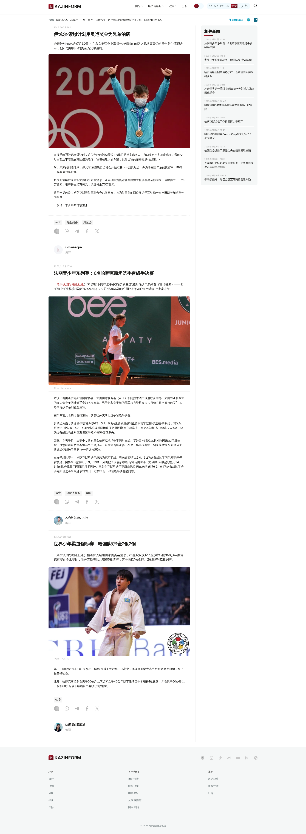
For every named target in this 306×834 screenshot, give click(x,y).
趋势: (51, 19)
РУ (222, 6)
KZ (210, 6)
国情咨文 (101, 19)
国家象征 (133, 793)
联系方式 (213, 786)
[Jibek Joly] (237, 20)
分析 (184, 6)
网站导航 (213, 779)
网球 (89, 493)
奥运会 (87, 222)
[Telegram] (77, 231)
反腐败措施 (134, 800)
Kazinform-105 (153, 19)
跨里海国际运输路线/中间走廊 (124, 19)
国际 (51, 807)
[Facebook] (87, 231)
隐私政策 (133, 786)
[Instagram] (57, 231)
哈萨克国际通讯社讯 (70, 284)
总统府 (74, 19)
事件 (90, 19)
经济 (51, 800)
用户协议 (133, 779)
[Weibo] (229, 758)
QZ (216, 6)
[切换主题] (199, 6)
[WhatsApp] (67, 231)
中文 (234, 6)
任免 (82, 19)
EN (227, 6)
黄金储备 (72, 222)
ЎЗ (246, 6)
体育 (58, 222)
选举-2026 (61, 19)
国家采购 (133, 807)
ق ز (241, 6)
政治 (51, 786)
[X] (97, 231)
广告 (210, 793)
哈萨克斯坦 (73, 493)
